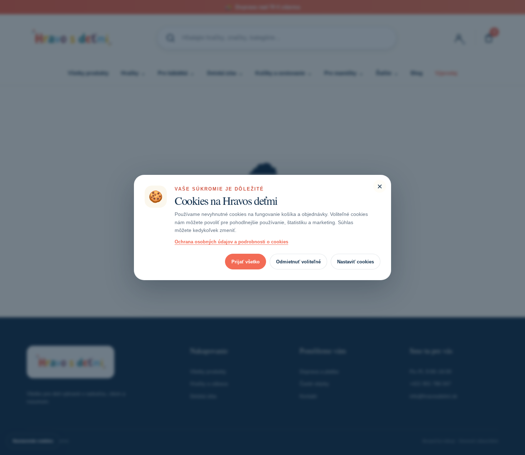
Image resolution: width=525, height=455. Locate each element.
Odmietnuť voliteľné (298, 261)
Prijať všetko (245, 261)
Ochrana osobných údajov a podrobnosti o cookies (231, 241)
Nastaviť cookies (355, 261)
